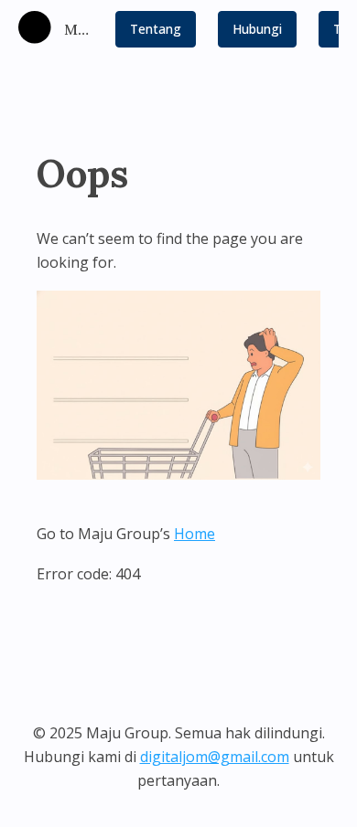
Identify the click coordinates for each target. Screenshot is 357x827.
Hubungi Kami (257, 34)
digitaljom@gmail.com (214, 757)
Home (194, 534)
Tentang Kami (155, 34)
